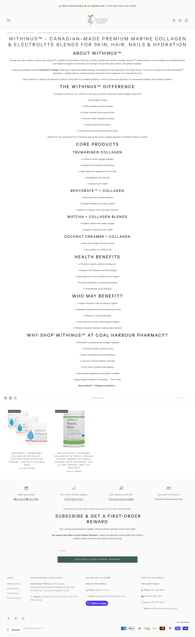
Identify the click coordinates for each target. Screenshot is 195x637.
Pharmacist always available (121, 499)
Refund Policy (13, 588)
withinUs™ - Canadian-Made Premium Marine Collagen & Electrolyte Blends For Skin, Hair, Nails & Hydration (79, 33)
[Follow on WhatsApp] (23, 618)
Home (9, 33)
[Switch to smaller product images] (10, 398)
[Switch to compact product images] (15, 398)
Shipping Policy (14, 583)
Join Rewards (103, 7)
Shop (17, 33)
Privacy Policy (13, 593)
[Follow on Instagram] (15, 618)
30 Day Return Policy (73, 499)
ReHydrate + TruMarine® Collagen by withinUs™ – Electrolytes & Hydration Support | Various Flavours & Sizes (27, 459)
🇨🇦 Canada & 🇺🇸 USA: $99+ (26, 499)
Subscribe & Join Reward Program (97, 559)
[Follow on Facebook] (8, 618)
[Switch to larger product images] (5, 398)
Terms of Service (14, 598)
